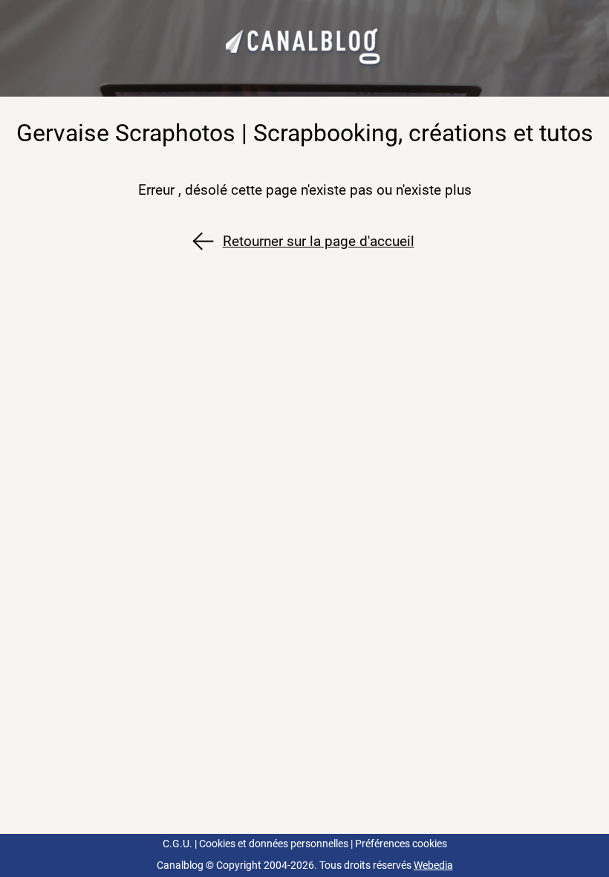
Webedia (433, 865)
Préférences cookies (401, 844)
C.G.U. (177, 844)
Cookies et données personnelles (273, 844)
